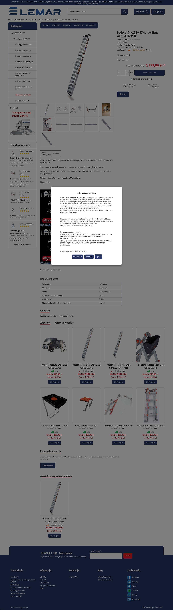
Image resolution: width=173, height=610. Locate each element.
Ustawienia (77, 257)
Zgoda (98, 257)
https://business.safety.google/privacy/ (79, 225)
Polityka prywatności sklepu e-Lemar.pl (73, 251)
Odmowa (89, 257)
